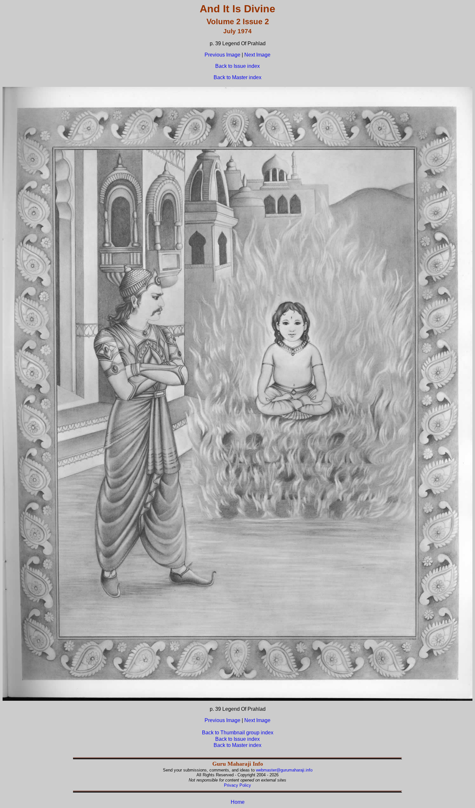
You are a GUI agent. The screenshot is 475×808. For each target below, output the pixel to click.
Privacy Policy (237, 785)
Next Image (257, 55)
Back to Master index (237, 77)
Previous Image (222, 55)
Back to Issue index (237, 66)
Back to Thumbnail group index (237, 732)
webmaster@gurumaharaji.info (284, 770)
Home (238, 802)
